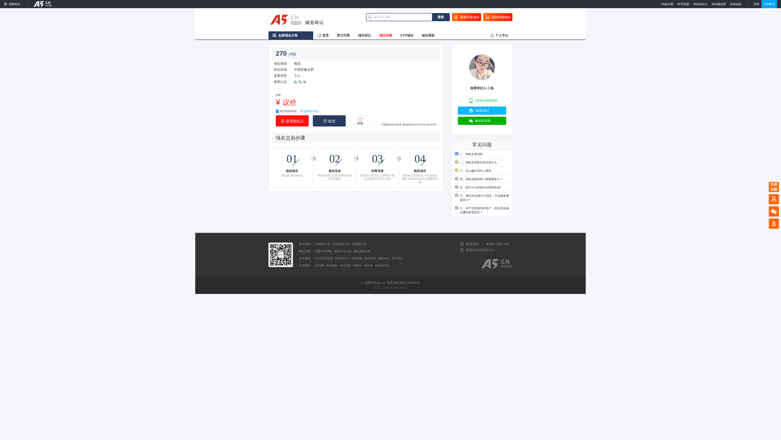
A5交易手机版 (324, 258)
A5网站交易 (322, 244)
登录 (756, 4)
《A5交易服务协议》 (309, 111)
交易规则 (357, 258)
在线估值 (735, 4)
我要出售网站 (323, 251)
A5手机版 (683, 4)
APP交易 (345, 265)
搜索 (440, 17)
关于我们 (397, 258)
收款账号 (370, 258)
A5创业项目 (382, 265)
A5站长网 (667, 4)
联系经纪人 (292, 121)
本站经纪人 (700, 4)
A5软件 (357, 265)
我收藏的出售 (362, 251)
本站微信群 (719, 4)
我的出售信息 (342, 251)
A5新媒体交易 (341, 244)
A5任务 (368, 265)
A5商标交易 (359, 244)
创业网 (319, 265)
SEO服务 (331, 265)
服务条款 (383, 258)
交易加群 (774, 186)
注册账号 (769, 4)
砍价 (329, 121)
